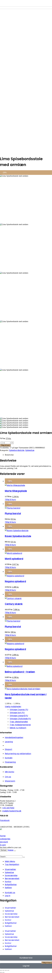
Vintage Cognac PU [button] (19, 709)
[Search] (24, 857)
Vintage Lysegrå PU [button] (19, 715)
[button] (1, 853)
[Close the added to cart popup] (15, 850)
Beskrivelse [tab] (9, 455)
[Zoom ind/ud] (1, 970)
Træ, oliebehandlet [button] (19, 721)
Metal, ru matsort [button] (18, 727)
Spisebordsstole (16, 450)
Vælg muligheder (13, 706)
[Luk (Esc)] (8, 970)
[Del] (6, 970)
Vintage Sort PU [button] (17, 712)
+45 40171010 (8, 808)
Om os (8, 776)
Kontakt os (10, 892)
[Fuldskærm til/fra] (3, 970)
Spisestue (29, 450)
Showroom (10, 781)
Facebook (5, 820)
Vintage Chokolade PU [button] (20, 718)
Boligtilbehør (11, 884)
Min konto (9, 771)
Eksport (8, 749)
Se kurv (3, 850)
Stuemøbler (10, 869)
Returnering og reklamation (18, 753)
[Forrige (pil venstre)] (1, 972)
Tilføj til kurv (46, 963)
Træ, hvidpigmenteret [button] (20, 724)
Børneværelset (12, 878)
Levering (9, 741)
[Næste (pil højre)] (3, 972)
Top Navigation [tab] (12, 864)
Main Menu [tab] (10, 861)
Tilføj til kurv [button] (10, 499)
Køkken (8, 887)
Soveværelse (11, 875)
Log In (7, 895)
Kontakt (8, 757)
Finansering (10, 762)
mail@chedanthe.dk (11, 811)
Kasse (10, 850)
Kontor (8, 881)
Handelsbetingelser (14, 737)
